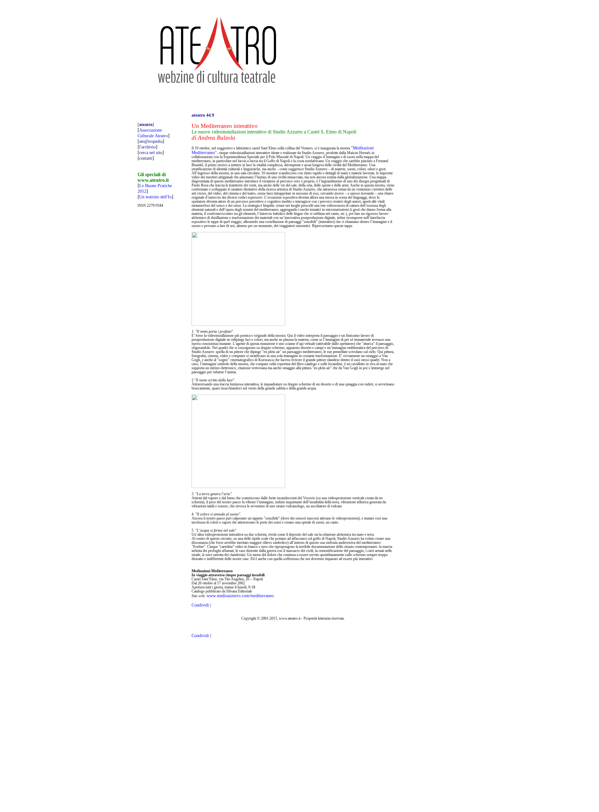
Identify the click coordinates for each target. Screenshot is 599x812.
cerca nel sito (150, 152)
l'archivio (147, 147)
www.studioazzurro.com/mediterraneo (240, 595)
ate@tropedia (151, 141)
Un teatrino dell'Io (155, 197)
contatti (145, 158)
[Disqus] (293, 727)
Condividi (200, 605)
